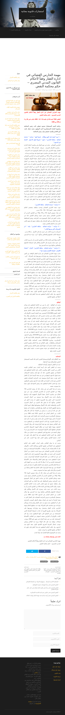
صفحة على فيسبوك (54, 35)
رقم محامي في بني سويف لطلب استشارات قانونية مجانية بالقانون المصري (13, 189)
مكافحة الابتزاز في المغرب (13, 296)
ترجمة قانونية (57, 676)
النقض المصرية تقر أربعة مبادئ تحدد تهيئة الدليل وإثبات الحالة (42, 595)
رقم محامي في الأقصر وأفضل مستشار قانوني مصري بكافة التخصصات (13, 169)
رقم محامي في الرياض (14, 80)
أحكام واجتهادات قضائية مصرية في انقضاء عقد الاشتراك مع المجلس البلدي (13, 245)
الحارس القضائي (54, 561)
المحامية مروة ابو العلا (47, 89)
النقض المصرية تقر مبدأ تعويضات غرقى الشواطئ (45, 584)
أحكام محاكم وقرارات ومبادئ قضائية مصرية (47, 557)
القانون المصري (44, 561)
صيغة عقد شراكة (56, 670)
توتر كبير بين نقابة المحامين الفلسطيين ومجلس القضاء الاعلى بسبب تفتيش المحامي (12, 102)
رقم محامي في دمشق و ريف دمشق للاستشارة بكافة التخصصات (12, 113)
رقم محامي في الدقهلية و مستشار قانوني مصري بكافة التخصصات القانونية (12, 209)
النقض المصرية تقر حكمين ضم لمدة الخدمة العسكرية (44, 592)
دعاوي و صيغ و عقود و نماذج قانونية (43, 30)
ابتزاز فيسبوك (56, 680)
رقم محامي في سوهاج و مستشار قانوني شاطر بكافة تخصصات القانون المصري (12, 163)
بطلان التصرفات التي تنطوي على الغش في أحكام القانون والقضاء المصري (32, 569)
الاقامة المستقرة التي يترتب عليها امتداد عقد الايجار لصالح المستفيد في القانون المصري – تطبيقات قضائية (52, 570)
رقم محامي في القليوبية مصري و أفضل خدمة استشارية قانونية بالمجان (13, 156)
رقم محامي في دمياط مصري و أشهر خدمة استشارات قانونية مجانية (13, 195)
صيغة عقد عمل (56, 666)
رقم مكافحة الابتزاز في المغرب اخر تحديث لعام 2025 (14, 133)
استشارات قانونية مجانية (32, 11)
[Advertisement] (32, 57)
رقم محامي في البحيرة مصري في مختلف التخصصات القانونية (14, 182)
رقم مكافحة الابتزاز (16, 30)
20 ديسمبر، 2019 (56, 89)
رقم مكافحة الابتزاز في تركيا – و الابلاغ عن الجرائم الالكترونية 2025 (12, 126)
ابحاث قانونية (28, 30)
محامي (57, 30)
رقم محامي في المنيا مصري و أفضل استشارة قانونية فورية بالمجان (12, 120)
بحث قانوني (57, 673)
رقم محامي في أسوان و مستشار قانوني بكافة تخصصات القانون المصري (13, 176)
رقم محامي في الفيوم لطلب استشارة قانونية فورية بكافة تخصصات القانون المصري (12, 202)
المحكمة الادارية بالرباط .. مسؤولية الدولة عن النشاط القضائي (42, 581)
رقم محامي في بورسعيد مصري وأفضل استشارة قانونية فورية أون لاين (13, 149)
